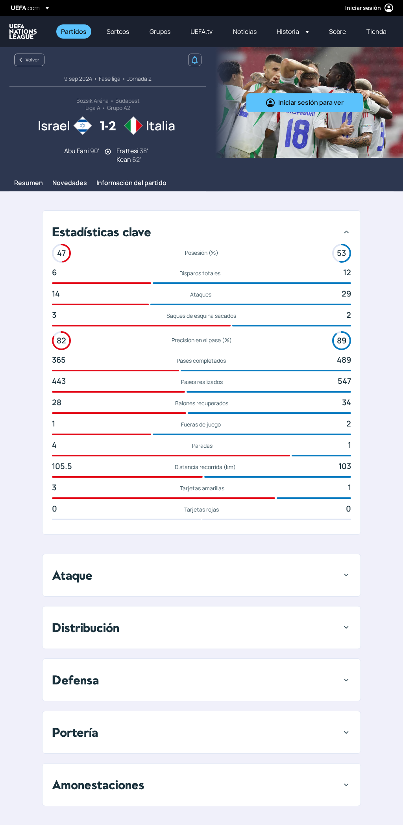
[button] (293, 31)
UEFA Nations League (23, 31)
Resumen (28, 183)
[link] (74, 31)
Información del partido (131, 183)
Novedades (69, 183)
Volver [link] (32, 59)
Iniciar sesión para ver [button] (311, 102)
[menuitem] (74, 31)
